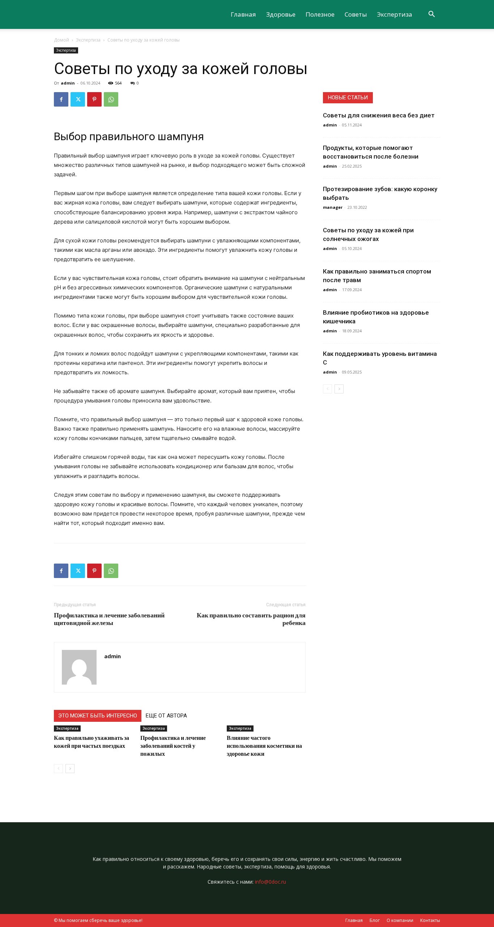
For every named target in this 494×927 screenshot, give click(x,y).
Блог (375, 920)
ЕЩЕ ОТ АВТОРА (166, 715)
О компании (400, 920)
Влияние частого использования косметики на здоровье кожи (264, 745)
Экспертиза (394, 14)
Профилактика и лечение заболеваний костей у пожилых (173, 745)
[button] (431, 15)
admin (68, 83)
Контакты (430, 920)
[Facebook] (61, 99)
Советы (356, 14)
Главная (243, 14)
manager (332, 207)
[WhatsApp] (111, 99)
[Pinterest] (94, 99)
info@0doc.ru (270, 881)
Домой (61, 40)
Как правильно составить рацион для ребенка (251, 618)
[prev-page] (58, 768)
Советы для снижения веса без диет (379, 115)
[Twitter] (78, 99)
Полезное (320, 14)
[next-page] (69, 768)
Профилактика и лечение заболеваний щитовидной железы (109, 618)
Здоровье (280, 14)
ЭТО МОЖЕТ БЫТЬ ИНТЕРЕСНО (97, 715)
